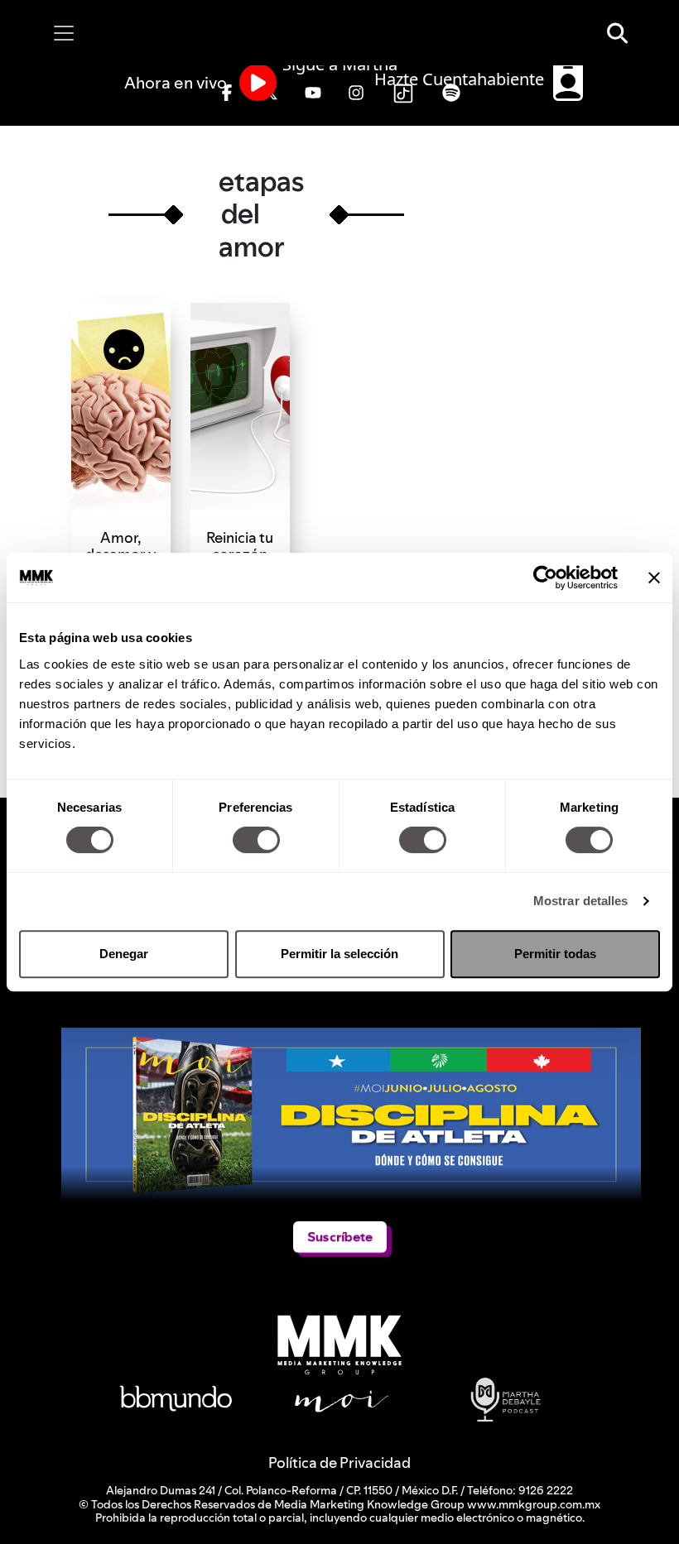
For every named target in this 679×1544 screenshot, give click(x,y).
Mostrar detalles (580, 901)
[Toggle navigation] (63, 33)
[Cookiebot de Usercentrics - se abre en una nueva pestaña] (545, 577)
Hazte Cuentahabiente (461, 79)
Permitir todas (555, 954)
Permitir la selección (339, 954)
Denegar (123, 954)
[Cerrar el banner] (654, 577)
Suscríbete (340, 1236)
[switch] (256, 840)
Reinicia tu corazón (239, 545)
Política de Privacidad (339, 1462)
